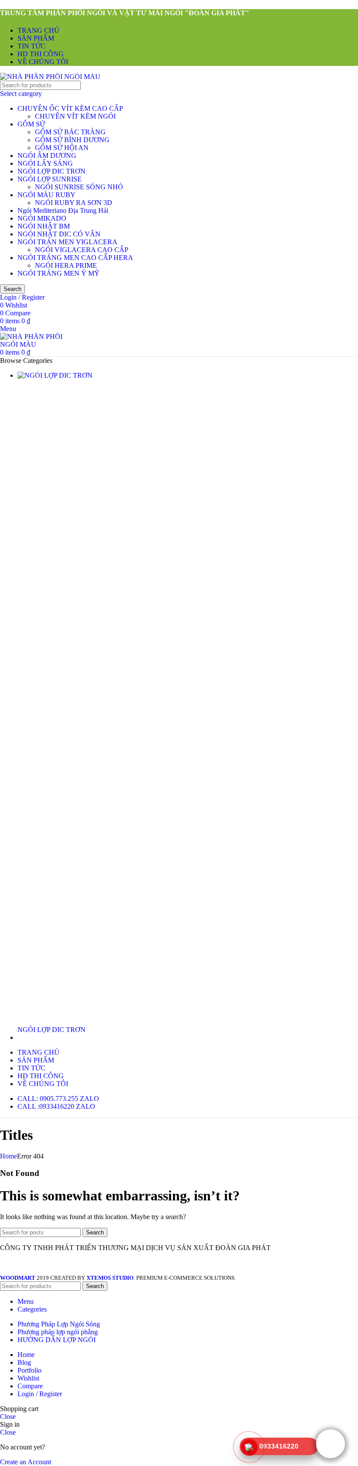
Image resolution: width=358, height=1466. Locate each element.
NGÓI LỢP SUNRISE (49, 179)
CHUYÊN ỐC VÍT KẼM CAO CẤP (70, 108)
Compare (30, 1386)
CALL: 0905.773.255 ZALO (58, 1098)
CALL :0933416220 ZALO (56, 1106)
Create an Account (25, 1462)
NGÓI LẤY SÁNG (45, 163)
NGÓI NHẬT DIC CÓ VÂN (58, 234)
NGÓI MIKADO (41, 218)
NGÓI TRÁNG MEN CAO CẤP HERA (75, 257)
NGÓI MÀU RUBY (46, 194)
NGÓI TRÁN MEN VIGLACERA (67, 242)
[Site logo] (50, 76)
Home (8, 1156)
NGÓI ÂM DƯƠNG (46, 155)
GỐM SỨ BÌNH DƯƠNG (72, 140)
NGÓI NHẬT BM (43, 226)
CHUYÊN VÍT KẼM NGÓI (75, 116)
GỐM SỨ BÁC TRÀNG (70, 132)
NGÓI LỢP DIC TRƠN (51, 171)
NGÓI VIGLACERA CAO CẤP (81, 249)
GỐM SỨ (31, 124)
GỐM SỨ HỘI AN (62, 147)
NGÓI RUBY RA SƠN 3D (73, 202)
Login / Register (39, 1394)
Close (8, 1416)
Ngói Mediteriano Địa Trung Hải (62, 210)
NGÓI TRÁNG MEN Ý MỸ (58, 273)
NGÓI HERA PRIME (66, 265)
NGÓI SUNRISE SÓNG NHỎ (79, 187)
